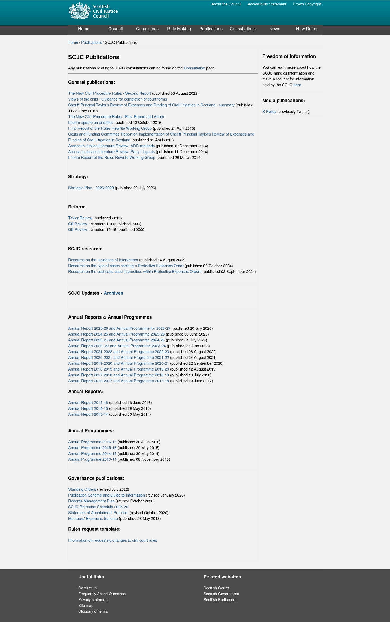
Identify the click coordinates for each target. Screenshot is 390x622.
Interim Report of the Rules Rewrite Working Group (111, 157)
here (297, 84)
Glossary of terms (93, 611)
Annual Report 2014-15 (88, 408)
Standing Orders (82, 489)
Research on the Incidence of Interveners (103, 259)
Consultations (243, 28)
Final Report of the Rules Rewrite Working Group (110, 128)
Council (115, 28)
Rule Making (179, 28)
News (274, 28)
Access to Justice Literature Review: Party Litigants (111, 151)
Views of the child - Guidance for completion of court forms (117, 99)
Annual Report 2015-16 (88, 402)
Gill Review (77, 223)
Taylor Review (80, 217)
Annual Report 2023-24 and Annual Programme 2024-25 (116, 339)
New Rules (306, 28)
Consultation (194, 68)
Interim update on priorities (90, 122)
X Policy (269, 111)
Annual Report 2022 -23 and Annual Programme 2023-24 (117, 345)
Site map (85, 605)
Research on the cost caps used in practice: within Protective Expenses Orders (134, 271)
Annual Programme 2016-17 (92, 441)
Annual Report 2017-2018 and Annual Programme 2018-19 (118, 374)
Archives (114, 293)
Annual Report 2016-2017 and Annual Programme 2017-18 (118, 380)
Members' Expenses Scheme (93, 518)
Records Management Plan (91, 500)
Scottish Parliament (219, 599)
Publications (211, 28)
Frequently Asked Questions (102, 593)
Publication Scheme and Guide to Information (106, 495)
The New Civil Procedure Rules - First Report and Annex (116, 116)
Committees (147, 28)
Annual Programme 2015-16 (92, 447)
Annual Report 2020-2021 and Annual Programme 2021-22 (118, 357)
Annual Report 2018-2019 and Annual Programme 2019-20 (118, 369)
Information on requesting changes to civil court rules (112, 540)
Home (83, 28)
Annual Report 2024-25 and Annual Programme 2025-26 (116, 334)
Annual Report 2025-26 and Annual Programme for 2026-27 (119, 328)
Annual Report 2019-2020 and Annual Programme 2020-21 (118, 363)
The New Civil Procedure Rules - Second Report (109, 93)
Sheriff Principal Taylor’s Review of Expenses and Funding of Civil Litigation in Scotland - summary (151, 104)
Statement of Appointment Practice (98, 512)
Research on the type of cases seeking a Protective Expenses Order (126, 265)
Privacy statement (93, 599)
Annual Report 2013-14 (88, 414)
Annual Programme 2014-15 (92, 453)
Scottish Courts (216, 587)
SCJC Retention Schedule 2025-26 (98, 506)
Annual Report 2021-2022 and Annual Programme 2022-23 (118, 351)
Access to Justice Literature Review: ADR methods (111, 145)
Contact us (87, 587)
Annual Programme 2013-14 (92, 459)
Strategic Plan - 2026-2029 (91, 187)
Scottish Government (221, 593)
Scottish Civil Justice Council (93, 10)
